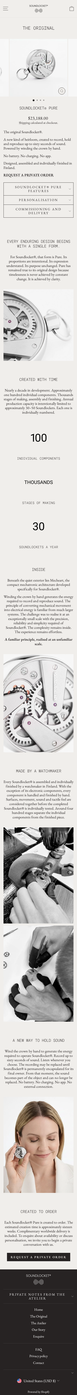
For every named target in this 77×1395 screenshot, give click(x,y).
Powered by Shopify (38, 1392)
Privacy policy (38, 1356)
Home (38, 1309)
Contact (38, 1362)
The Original (38, 1316)
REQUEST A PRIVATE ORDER (28, 175)
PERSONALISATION (38, 200)
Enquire (38, 1336)
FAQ (38, 1349)
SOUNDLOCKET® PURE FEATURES (38, 189)
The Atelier (38, 1323)
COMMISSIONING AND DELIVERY (38, 211)
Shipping (24, 123)
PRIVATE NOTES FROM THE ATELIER (37, 1296)
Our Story (38, 1329)
